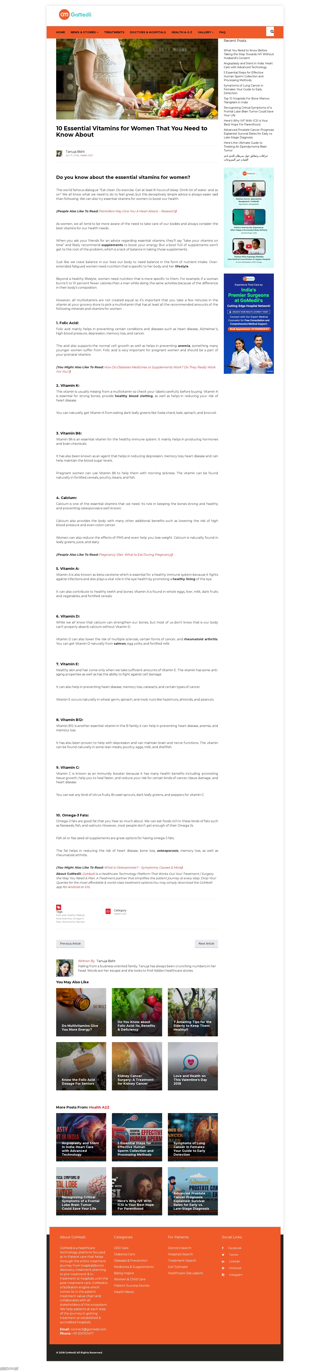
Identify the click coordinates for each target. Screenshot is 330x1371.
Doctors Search (179, 1248)
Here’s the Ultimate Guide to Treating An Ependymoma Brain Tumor (245, 146)
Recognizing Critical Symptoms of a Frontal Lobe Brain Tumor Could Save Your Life (80, 1202)
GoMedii (88, 874)
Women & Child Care (130, 1279)
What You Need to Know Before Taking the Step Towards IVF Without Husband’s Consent (249, 54)
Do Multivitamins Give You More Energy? (80, 1027)
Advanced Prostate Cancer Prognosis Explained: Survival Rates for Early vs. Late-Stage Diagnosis (191, 1201)
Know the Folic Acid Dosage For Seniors (78, 1081)
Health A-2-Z (182, 32)
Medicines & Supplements (134, 1267)
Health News (124, 1292)
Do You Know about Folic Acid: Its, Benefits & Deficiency (136, 1025)
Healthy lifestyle (75, 915)
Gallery (204, 32)
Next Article (206, 943)
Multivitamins (64, 918)
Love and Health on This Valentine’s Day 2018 (190, 1079)
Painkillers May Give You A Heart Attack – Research (137, 211)
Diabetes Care (124, 1254)
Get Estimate (178, 1267)
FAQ (222, 32)
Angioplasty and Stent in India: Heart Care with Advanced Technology (80, 1148)
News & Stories (83, 32)
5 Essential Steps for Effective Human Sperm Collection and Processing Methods (136, 1148)
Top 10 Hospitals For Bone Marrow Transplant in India (246, 100)
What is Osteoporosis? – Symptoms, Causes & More (143, 867)
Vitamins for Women (73, 921)
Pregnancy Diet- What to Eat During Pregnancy (135, 554)
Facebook (234, 1248)
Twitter (234, 1254)
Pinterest (235, 1268)
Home (60, 32)
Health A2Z (86, 155)
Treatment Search (182, 1260)
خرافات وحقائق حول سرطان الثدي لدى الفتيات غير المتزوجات (246, 157)
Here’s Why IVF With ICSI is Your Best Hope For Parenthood (246, 122)
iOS (87, 887)
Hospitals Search (180, 1254)
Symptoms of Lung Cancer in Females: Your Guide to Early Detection (189, 1148)
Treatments (114, 32)
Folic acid (61, 915)
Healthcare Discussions (185, 1273)
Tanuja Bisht (75, 151)
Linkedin (234, 1261)
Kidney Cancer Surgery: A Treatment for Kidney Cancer (136, 1079)
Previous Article (70, 943)
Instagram (236, 1275)
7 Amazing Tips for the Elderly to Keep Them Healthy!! (193, 1025)
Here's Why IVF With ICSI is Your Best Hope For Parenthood (136, 1204)
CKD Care (121, 1248)
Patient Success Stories (131, 1285)
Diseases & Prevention (130, 1260)
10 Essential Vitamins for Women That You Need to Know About (131, 131)
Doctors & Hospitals (148, 32)
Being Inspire (124, 1273)
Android (74, 887)
